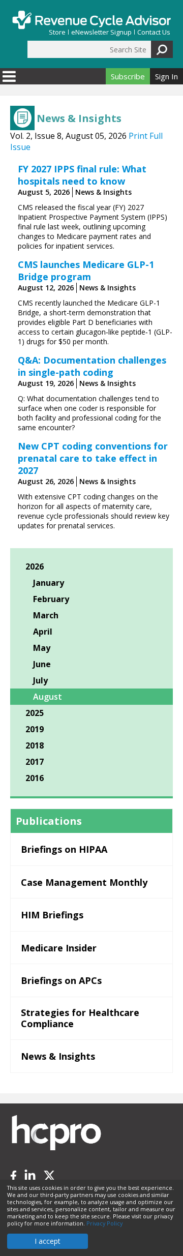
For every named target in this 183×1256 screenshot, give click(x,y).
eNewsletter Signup (101, 32)
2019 (34, 729)
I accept (47, 1241)
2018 (34, 745)
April (42, 631)
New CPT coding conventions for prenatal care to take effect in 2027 (93, 458)
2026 (34, 566)
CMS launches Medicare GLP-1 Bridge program (86, 270)
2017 (34, 761)
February (51, 599)
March (45, 615)
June (42, 664)
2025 (34, 713)
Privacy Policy (104, 1223)
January (48, 582)
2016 (34, 778)
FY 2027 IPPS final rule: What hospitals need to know (82, 175)
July (40, 680)
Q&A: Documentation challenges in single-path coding (92, 366)
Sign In (166, 76)
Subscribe (128, 76)
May (41, 647)
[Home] (91, 19)
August (47, 696)
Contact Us (153, 32)
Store (57, 32)
